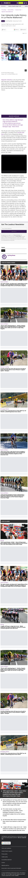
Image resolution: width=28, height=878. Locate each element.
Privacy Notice (18, 236)
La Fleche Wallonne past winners (12, 123)
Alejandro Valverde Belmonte (7, 11)
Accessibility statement (7, 859)
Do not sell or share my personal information (11, 868)
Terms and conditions (6, 848)
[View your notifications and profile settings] (17, 3)
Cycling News (9, 21)
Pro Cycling (4, 9)
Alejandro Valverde (6, 80)
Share (4, 29)
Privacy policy (4, 854)
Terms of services (16, 235)
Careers (3, 862)
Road (3, 250)
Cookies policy (5, 856)
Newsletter (24, 29)
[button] (26, 3)
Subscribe (21, 3)
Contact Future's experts (7, 851)
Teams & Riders (11, 9)
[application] (14, 163)
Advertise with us (5, 865)
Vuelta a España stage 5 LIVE (14, 6)
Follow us (17, 29)
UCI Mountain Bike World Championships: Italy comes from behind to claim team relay (14, 821)
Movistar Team (18, 9)
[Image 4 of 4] (23, 52)
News (3, 21)
